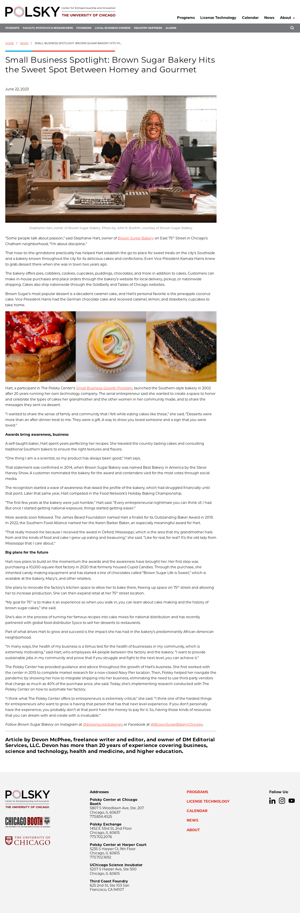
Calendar (250, 18)
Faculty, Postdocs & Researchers (48, 27)
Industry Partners (148, 27)
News (269, 18)
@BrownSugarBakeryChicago (176, 724)
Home (9, 43)
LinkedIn (272, 801)
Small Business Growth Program (104, 388)
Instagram (282, 801)
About (285, 18)
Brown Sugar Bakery (136, 238)
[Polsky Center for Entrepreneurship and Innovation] (60, 11)
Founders (83, 27)
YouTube (292, 801)
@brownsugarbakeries (103, 724)
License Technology (218, 18)
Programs (186, 18)
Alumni (171, 27)
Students (12, 27)
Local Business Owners (112, 27)
